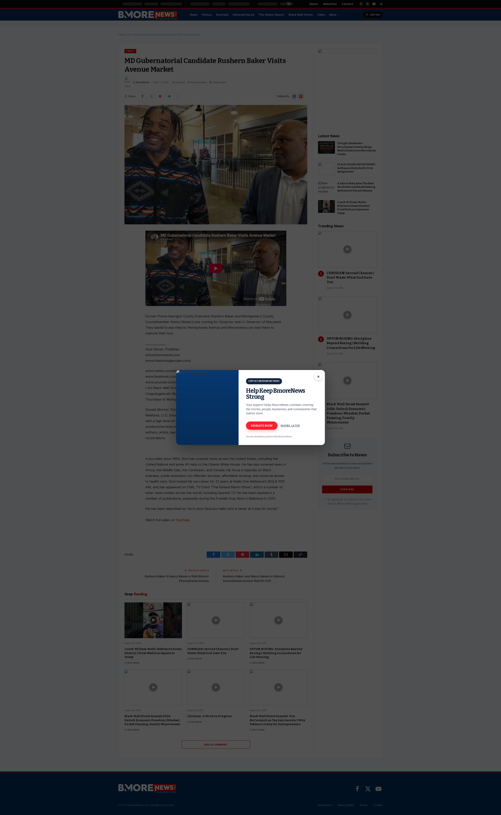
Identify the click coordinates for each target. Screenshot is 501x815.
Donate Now (262, 425)
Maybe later (290, 425)
